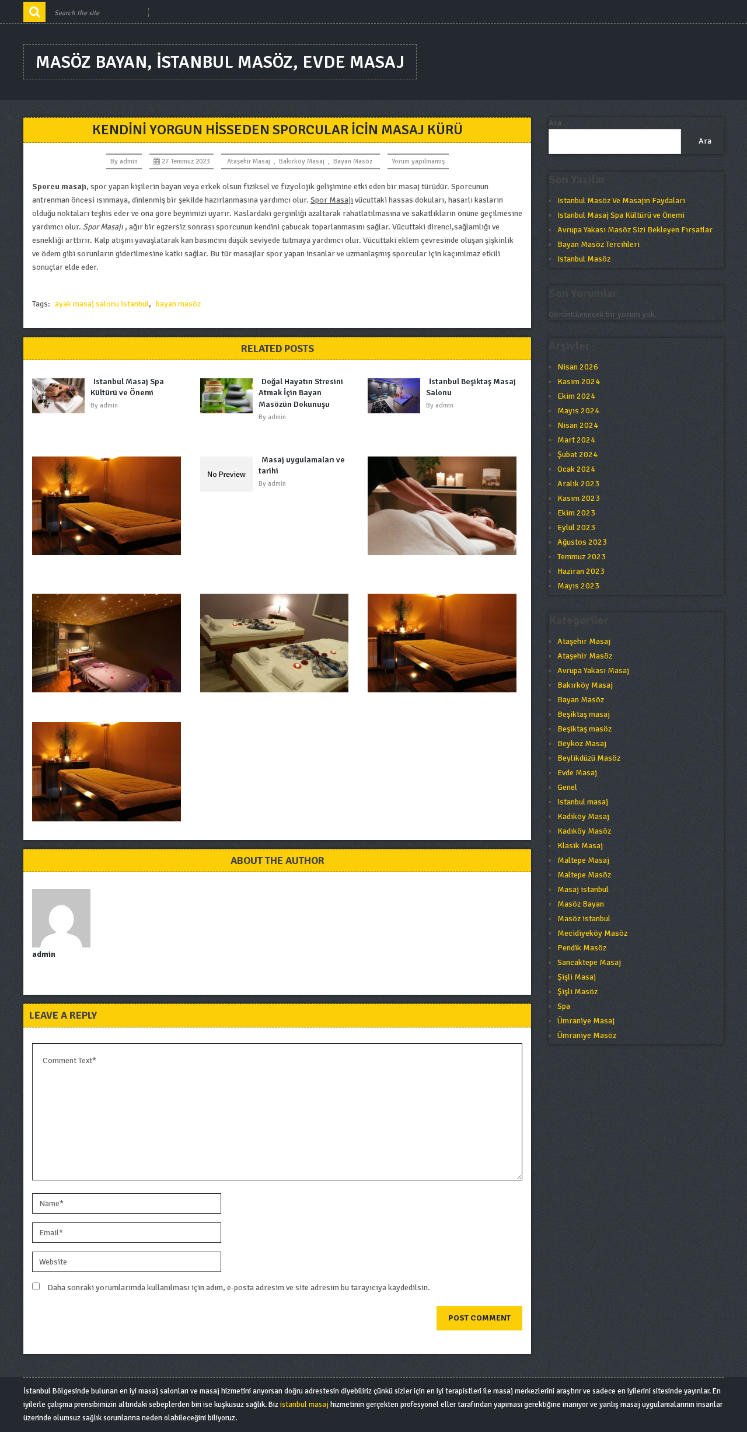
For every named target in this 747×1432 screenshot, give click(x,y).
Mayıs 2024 (578, 411)
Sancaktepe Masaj (589, 962)
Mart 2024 (576, 440)
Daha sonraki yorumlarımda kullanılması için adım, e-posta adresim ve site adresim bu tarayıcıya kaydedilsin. (238, 1287)
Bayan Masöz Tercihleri (598, 244)
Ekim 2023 (576, 513)
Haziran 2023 (581, 571)
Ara (555, 123)
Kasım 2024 (578, 381)
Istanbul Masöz (583, 259)
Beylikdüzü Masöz (588, 758)
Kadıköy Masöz (584, 831)
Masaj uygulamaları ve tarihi (302, 465)
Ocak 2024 (576, 469)
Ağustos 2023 (582, 542)
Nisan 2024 (577, 425)
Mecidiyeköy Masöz (592, 933)
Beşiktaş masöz (584, 729)
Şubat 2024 (577, 454)
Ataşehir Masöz (584, 656)
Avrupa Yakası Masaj (593, 670)
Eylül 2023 (576, 527)
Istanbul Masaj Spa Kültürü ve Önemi (127, 387)
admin (129, 161)
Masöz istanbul (583, 919)
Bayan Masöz (352, 161)
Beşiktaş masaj (583, 714)
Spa (563, 1006)
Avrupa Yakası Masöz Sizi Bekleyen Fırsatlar (635, 230)
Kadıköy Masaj (583, 816)
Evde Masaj (577, 773)
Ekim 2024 (576, 396)
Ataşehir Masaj (248, 161)
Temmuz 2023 (581, 557)
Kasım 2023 (578, 498)
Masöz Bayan (580, 904)
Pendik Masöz (581, 948)
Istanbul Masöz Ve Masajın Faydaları (621, 200)
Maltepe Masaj (583, 860)
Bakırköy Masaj (301, 161)
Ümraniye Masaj (586, 1021)
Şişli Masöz (577, 992)
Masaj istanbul (583, 889)
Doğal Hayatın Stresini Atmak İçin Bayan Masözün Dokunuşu (301, 393)
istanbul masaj (582, 802)
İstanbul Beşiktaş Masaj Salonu (471, 387)
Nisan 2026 (577, 367)
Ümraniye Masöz (586, 1035)
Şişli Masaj (576, 977)
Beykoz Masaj (581, 743)
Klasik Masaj (580, 846)
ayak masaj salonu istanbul (102, 304)
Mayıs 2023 (578, 586)
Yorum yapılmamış (418, 161)
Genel (567, 787)
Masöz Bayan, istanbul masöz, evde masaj (220, 62)
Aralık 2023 (578, 484)
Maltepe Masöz (584, 875)
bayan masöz (178, 304)
